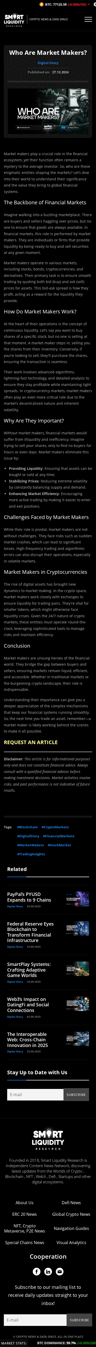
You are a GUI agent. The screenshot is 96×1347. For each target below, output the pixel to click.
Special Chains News (24, 1242)
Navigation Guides (71, 1228)
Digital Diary (48, 62)
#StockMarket (59, 845)
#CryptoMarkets (55, 827)
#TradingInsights (31, 854)
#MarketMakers (30, 845)
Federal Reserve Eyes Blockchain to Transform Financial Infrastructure (30, 932)
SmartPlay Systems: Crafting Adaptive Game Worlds (29, 969)
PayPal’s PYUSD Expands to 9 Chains (29, 897)
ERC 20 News (24, 1214)
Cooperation (48, 1256)
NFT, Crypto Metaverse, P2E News (24, 1228)
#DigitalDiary (28, 836)
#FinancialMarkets (58, 836)
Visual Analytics (71, 1242)
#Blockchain (27, 827)
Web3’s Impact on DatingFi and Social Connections (28, 1004)
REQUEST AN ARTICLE (31, 742)
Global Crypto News (71, 1214)
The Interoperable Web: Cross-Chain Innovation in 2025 (27, 1039)
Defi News (71, 1202)
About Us (25, 1202)
